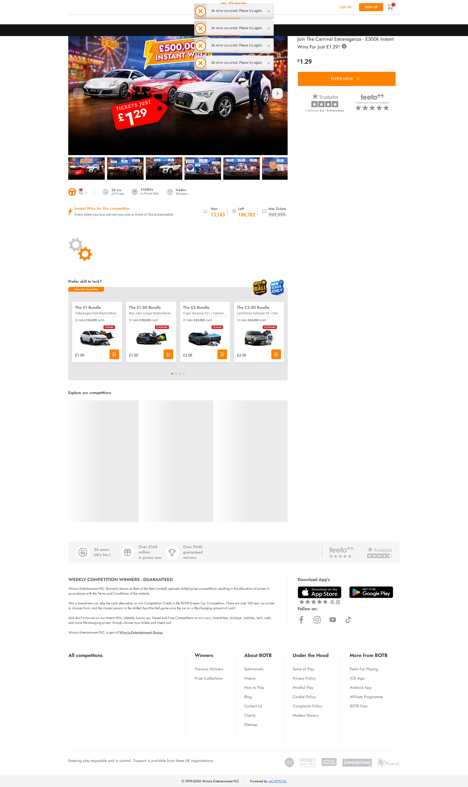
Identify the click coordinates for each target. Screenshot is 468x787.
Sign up (371, 7)
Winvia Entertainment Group (140, 632)
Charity (250, 715)
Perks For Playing (364, 669)
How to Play (254, 687)
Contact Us (253, 706)
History (249, 678)
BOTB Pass (358, 706)
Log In (345, 7)
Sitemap (250, 724)
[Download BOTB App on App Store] (319, 595)
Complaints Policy (307, 706)
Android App (360, 687)
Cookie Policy (304, 697)
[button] (277, 93)
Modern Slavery (305, 715)
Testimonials (253, 669)
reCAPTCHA (277, 781)
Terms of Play (303, 669)
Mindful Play (303, 687)
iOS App (357, 678)
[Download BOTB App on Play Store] (371, 592)
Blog (248, 697)
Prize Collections (208, 678)
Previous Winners (209, 669)
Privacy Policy (304, 678)
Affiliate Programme (366, 697)
